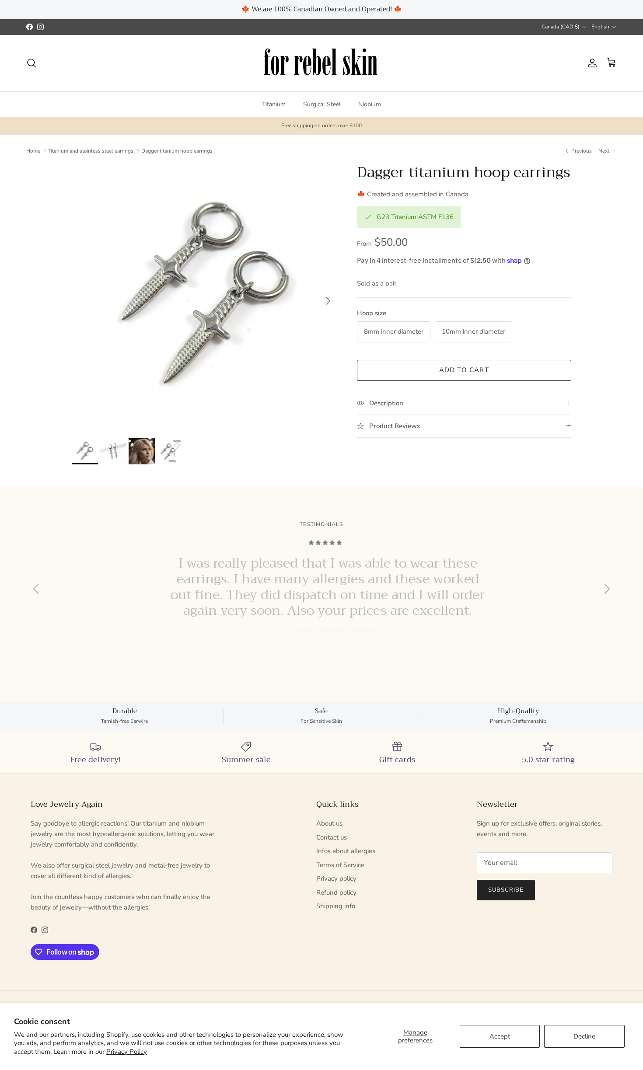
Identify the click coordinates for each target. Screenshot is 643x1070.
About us (329, 823)
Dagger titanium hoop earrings (177, 150)
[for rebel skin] (322, 63)
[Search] (31, 63)
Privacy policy (336, 878)
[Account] (591, 63)
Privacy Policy (126, 1051)
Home (33, 150)
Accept (499, 1036)
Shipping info (335, 906)
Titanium (274, 104)
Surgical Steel (322, 104)
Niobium (369, 104)
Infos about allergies (345, 851)
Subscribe (506, 890)
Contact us (331, 837)
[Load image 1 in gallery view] (205, 296)
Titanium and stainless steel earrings (90, 150)
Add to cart (464, 370)
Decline (584, 1036)
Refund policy (336, 892)
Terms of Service (340, 865)
